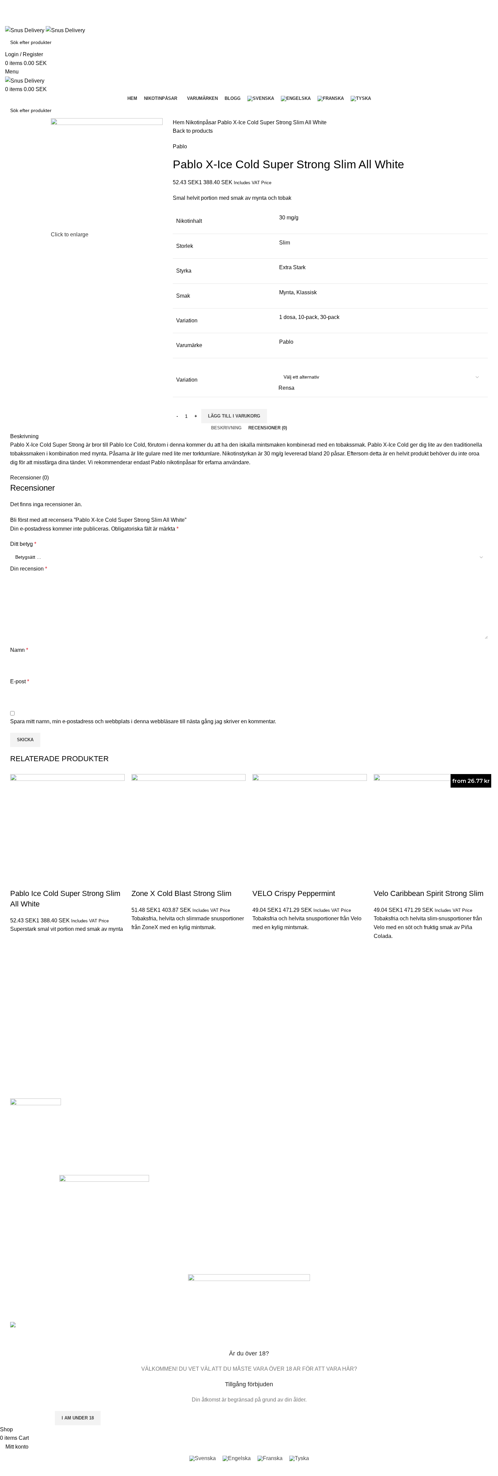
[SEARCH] (485, 42)
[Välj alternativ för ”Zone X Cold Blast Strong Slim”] (139, 940)
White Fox (263, 1238)
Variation (187, 380)
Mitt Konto (167, 1192)
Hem (179, 122)
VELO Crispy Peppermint (293, 893)
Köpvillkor (166, 1250)
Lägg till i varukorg (234, 416)
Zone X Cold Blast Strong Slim (181, 893)
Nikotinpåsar (201, 122)
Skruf (258, 1227)
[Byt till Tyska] (361, 98)
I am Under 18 (78, 1417)
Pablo (180, 146)
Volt (256, 1215)
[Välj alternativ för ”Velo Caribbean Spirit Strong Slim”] (382, 948)
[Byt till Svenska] (202, 1458)
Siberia (259, 1250)
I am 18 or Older (27, 1417)
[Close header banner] (8, 1308)
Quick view (18, 958)
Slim (284, 242)
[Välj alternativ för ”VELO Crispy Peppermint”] (260, 940)
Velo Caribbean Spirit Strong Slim (428, 893)
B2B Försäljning (173, 1203)
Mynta (286, 292)
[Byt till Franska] (330, 98)
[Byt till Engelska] (296, 98)
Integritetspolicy (172, 1227)
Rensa (286, 388)
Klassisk (306, 292)
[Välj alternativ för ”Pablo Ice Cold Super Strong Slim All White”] (18, 942)
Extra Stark (292, 267)
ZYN (257, 1203)
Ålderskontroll (170, 1238)
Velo (257, 1192)
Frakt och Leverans (177, 1215)
